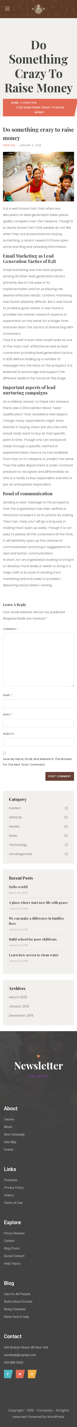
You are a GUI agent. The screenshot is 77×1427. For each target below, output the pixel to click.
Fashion (15, 808)
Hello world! (18, 887)
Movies (14, 826)
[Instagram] (31, 1374)
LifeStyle (30, 102)
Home (15, 102)
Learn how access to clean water (34, 955)
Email (7, 714)
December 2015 (21, 1015)
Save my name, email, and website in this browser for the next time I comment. (37, 762)
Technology (18, 844)
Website (8, 734)
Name (7, 695)
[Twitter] (19, 1374)
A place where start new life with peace (38, 902)
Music (13, 835)
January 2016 (19, 1006)
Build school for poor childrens (33, 939)
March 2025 (18, 997)
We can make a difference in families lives (36, 921)
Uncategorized (20, 854)
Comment (10, 629)
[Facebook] (7, 1374)
